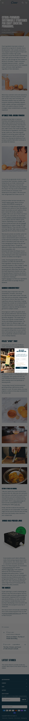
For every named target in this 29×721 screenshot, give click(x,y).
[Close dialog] (27, 349)
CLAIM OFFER (21, 367)
